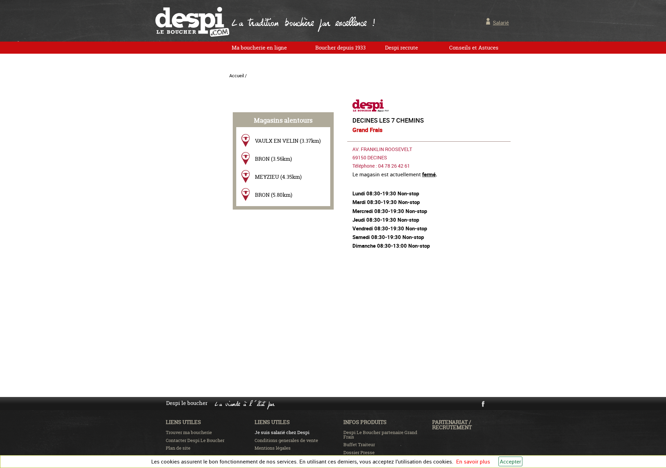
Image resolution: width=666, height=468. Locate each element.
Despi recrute (401, 47)
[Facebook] (483, 405)
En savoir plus (473, 461)
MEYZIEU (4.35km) (278, 176)
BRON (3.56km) (273, 158)
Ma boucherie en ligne (259, 47)
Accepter (510, 461)
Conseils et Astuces (473, 47)
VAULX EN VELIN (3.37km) (288, 140)
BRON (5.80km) (273, 194)
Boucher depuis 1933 (340, 47)
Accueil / (238, 75)
